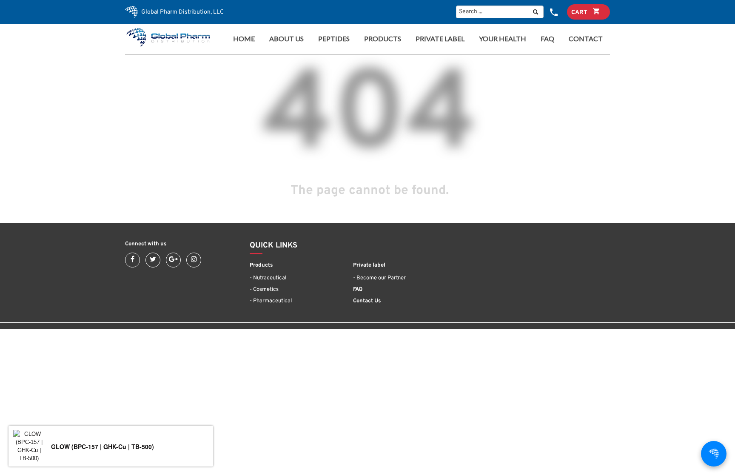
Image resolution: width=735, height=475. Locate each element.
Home (244, 39)
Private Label (440, 39)
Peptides (334, 39)
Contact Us (367, 301)
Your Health (502, 39)
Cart (580, 12)
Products (380, 39)
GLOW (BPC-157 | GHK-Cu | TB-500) (102, 446)
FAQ (547, 39)
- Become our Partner (379, 278)
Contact (586, 39)
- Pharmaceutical (271, 301)
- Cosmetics (264, 289)
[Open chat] (713, 453)
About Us (286, 39)
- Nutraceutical (268, 278)
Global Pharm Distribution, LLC (182, 12)
